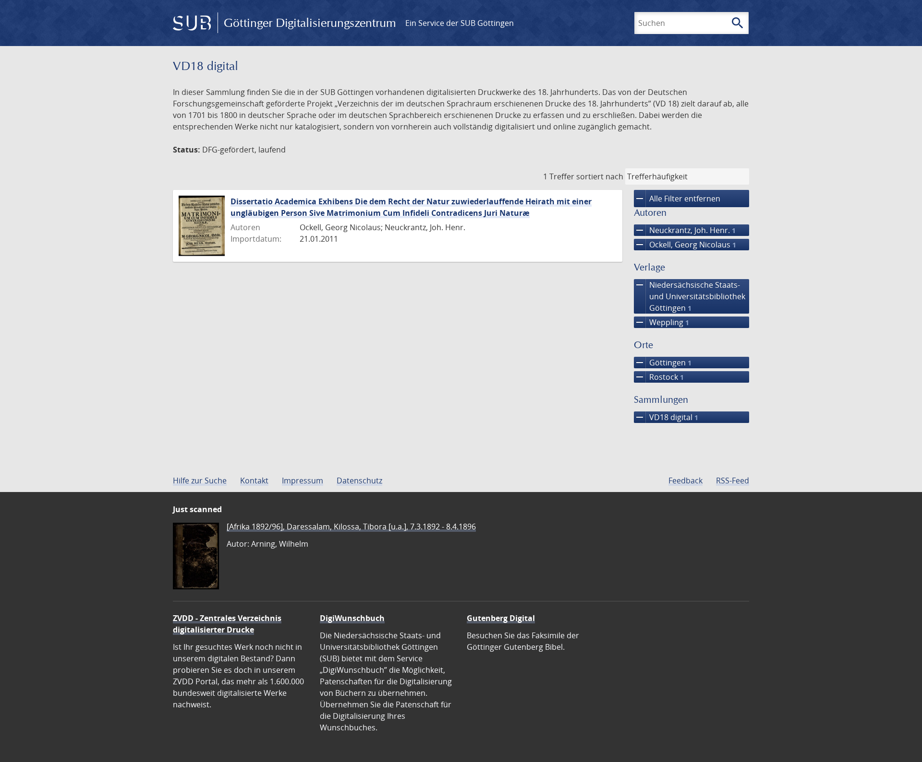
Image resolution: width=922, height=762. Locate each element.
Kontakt (254, 480)
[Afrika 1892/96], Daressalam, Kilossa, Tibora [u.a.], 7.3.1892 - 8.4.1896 (351, 526)
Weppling (661, 322)
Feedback (685, 480)
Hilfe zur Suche (200, 480)
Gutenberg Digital (501, 618)
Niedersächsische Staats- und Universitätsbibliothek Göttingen (689, 296)
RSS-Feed (732, 480)
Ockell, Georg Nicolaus (685, 244)
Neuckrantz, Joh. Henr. (685, 230)
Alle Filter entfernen (677, 198)
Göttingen (663, 362)
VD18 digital (666, 417)
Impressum (302, 480)
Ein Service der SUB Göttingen (459, 23)
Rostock (659, 377)
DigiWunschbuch (352, 618)
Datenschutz (359, 480)
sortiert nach (599, 176)
